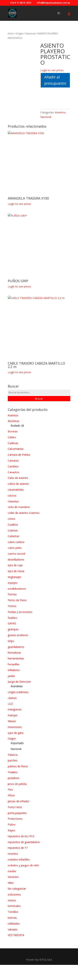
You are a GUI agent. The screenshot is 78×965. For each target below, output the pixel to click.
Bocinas (13, 431)
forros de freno (17, 600)
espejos (12, 583)
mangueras (15, 709)
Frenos (12, 606)
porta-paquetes (17, 813)
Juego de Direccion (19, 681)
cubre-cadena (16, 542)
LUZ (10, 704)
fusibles (12, 618)
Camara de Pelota (19, 454)
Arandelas (17, 686)
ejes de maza (16, 571)
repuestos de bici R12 (21, 836)
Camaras (13, 460)
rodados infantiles (19, 859)
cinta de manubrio (19, 507)
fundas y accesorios (20, 612)
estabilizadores (17, 588)
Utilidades (14, 923)
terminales (14, 906)
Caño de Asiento (18, 478)
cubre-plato (15, 548)
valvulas (12, 929)
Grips (11, 641)
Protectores (15, 818)
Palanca (12, 755)
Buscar (39, 398)
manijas (12, 715)
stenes (12, 900)
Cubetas (13, 530)
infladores (14, 670)
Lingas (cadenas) (18, 692)
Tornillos (13, 912)
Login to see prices (52, 70)
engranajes (14, 577)
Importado (17, 743)
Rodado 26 (17, 425)
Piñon (11, 795)
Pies (10, 789)
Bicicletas (13, 421)
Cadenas (13, 443)
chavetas (13, 501)
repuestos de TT (18, 848)
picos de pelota (17, 784)
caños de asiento (18, 484)
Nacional (30, 33)
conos (11, 518)
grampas (13, 629)
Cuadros (13, 524)
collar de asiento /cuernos (24, 513)
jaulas (11, 676)
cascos (12, 495)
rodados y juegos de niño (23, 865)
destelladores (16, 559)
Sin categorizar (17, 888)
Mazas (12, 721)
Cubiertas (13, 536)
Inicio (11, 33)
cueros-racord (16, 553)
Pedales (12, 772)
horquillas (14, 664)
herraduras (14, 652)
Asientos (60, 112)
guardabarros (16, 647)
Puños (12, 824)
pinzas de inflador (18, 801)
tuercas (12, 917)
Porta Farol (15, 807)
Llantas (12, 698)
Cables (12, 437)
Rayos (11, 830)
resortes (13, 853)
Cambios (13, 466)
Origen (19, 33)
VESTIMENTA (16, 935)
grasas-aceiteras (18, 635)
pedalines (13, 778)
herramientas (16, 658)
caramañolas (16, 489)
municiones (15, 727)
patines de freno (18, 766)
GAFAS (12, 623)
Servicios (13, 877)
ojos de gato (15, 733)
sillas (11, 882)
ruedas (12, 871)
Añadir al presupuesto (55, 80)
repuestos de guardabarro (24, 842)
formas (12, 594)
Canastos (13, 472)
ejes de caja (15, 565)
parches (12, 760)
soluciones (14, 894)
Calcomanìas (15, 449)
